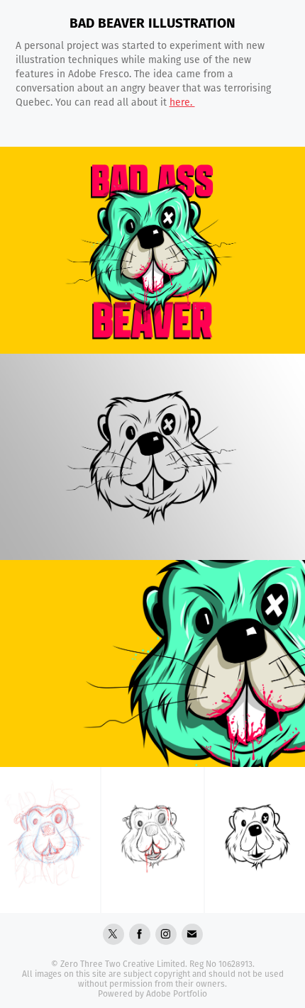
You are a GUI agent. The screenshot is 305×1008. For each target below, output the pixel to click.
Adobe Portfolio (176, 993)
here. (182, 102)
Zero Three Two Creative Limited (122, 964)
